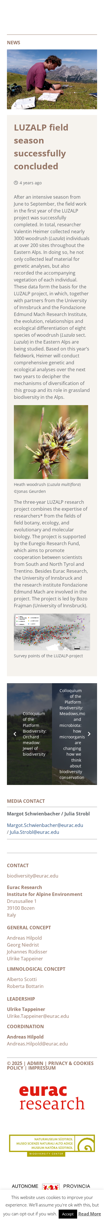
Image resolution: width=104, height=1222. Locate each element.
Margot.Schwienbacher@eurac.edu (45, 825)
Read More (89, 1214)
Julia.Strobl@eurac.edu (34, 832)
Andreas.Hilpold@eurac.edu (37, 1044)
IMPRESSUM (42, 1068)
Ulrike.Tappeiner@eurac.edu (38, 1016)
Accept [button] (68, 1214)
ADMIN (35, 1063)
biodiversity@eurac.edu (33, 876)
